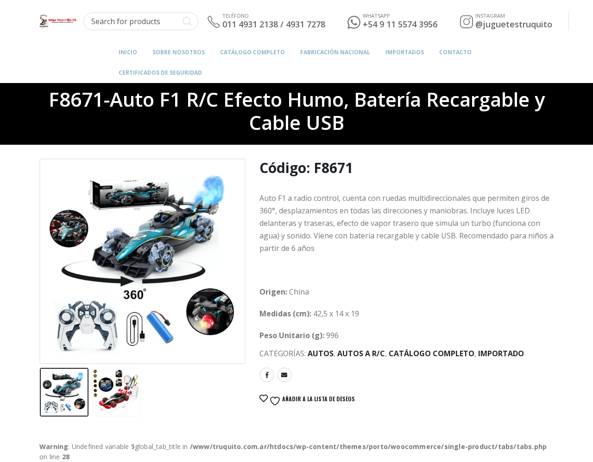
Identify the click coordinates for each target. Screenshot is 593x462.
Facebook (266, 374)
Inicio (128, 52)
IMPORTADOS (404, 52)
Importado (501, 353)
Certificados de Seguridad (160, 73)
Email (284, 374)
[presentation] (42, 250)
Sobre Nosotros (178, 52)
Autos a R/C (361, 353)
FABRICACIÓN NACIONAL (335, 52)
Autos (321, 353)
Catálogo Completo (252, 52)
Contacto (455, 52)
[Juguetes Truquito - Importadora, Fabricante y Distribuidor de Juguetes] (57, 21)
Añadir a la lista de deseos (318, 399)
